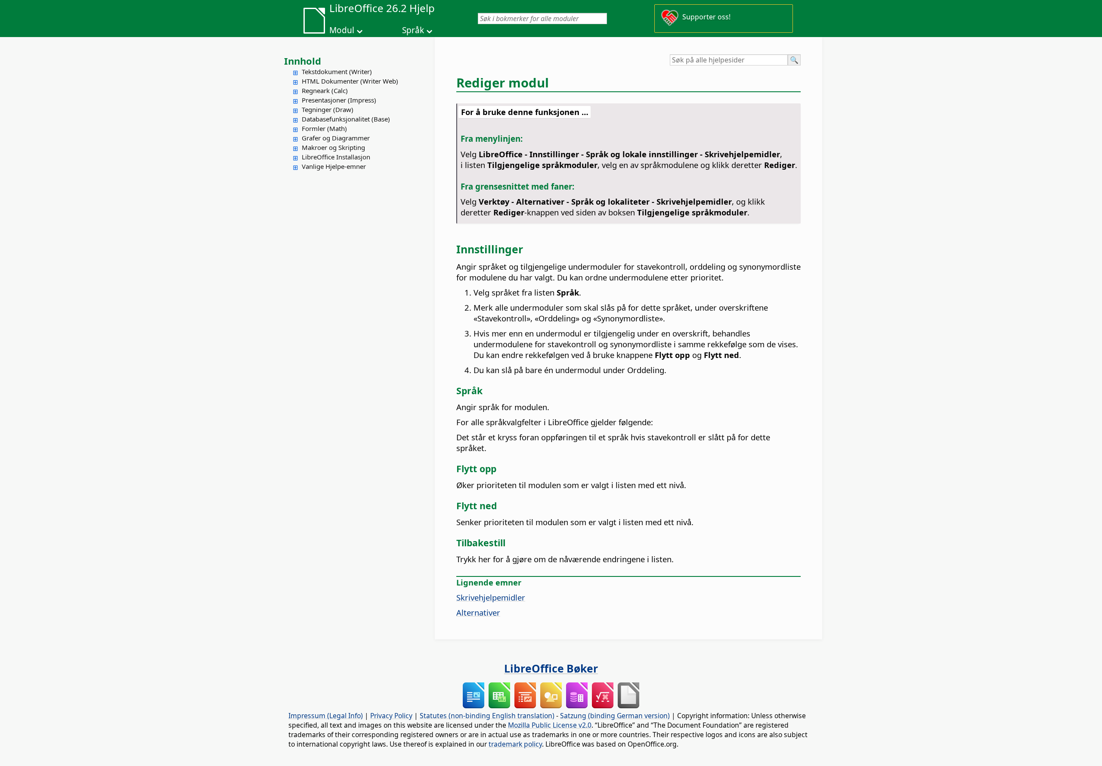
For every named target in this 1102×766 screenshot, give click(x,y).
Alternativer (478, 612)
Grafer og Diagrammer (336, 138)
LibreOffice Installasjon (336, 157)
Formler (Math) (324, 128)
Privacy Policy (391, 715)
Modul (341, 30)
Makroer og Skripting (333, 147)
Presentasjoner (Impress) (339, 100)
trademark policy (515, 744)
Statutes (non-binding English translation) (487, 715)
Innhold (302, 60)
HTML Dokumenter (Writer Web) (350, 81)
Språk (413, 30)
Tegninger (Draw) (327, 109)
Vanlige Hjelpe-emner (334, 166)
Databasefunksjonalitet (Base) (346, 119)
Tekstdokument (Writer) (337, 71)
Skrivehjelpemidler (490, 597)
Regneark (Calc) (325, 90)
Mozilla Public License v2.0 (549, 725)
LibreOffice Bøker (551, 668)
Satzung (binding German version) (615, 715)
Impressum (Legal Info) (325, 715)
